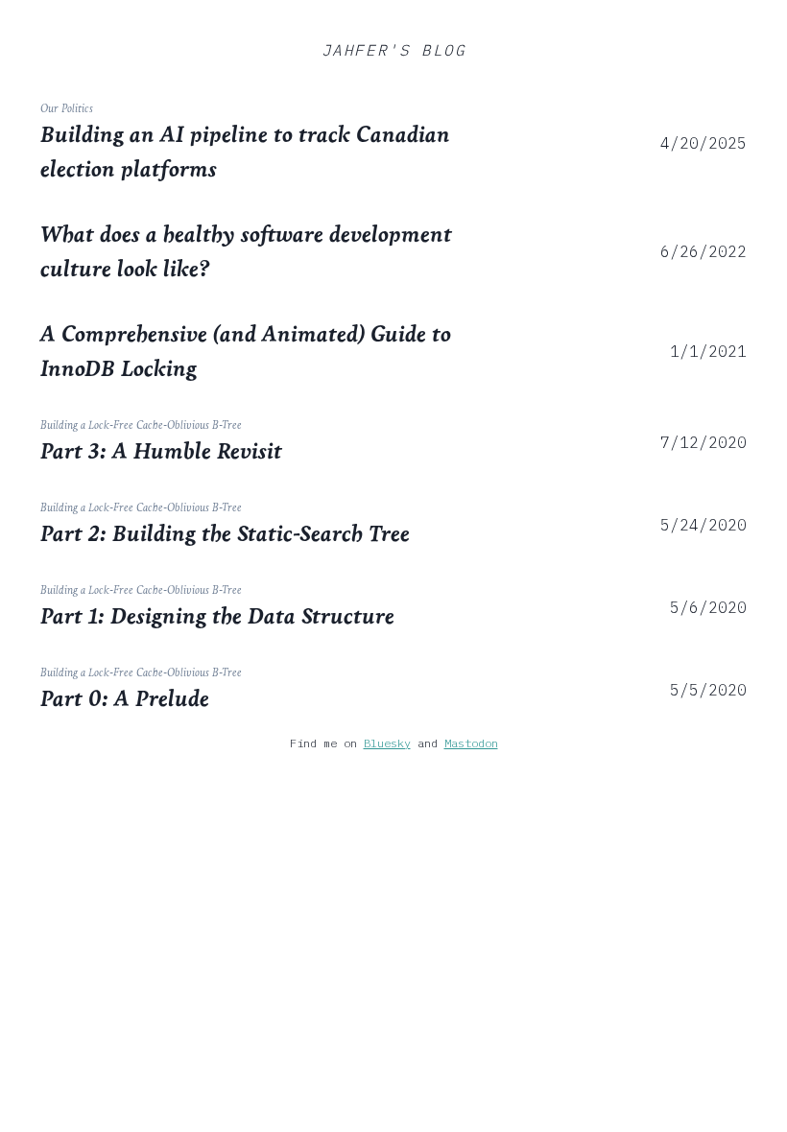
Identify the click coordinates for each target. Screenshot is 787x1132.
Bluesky (387, 743)
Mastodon (471, 743)
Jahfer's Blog (394, 49)
